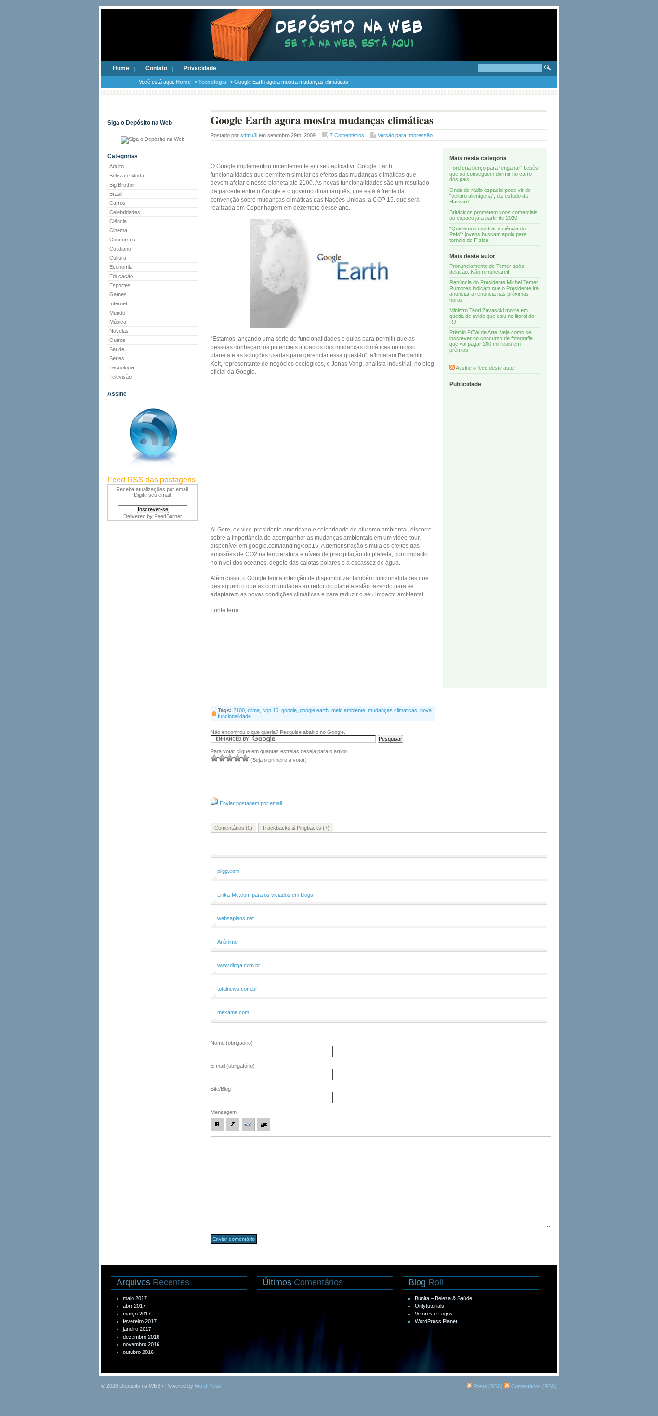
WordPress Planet (436, 1321)
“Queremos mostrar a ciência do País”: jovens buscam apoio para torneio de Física (487, 234)
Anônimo (227, 942)
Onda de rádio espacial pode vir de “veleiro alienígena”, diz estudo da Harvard (490, 195)
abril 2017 (134, 1306)
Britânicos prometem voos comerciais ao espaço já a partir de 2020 (493, 215)
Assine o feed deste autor (485, 368)
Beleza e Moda (126, 175)
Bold (217, 1124)
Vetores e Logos (434, 1313)
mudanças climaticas (392, 710)
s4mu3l (248, 135)
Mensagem (224, 1112)
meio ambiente (348, 710)
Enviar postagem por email (251, 803)
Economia (120, 267)
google (289, 710)
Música (117, 322)
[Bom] (230, 758)
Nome (232, 1043)
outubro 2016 (138, 1352)
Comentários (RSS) (533, 1386)
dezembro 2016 (141, 1337)
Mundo (117, 313)
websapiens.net (235, 918)
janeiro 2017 (137, 1329)
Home (121, 68)
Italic (232, 1124)
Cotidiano (120, 249)
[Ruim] (214, 758)
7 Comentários (347, 135)
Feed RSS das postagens (151, 480)
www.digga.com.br (238, 965)
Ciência (118, 221)
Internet (118, 303)
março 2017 (137, 1313)
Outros (117, 340)
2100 (239, 710)
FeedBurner (168, 516)
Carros (117, 203)
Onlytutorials (429, 1306)
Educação (121, 276)
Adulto (116, 166)
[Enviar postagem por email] (214, 803)
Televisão (120, 376)
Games (118, 294)
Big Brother (122, 185)
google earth (314, 710)
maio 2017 (135, 1298)
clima (254, 710)
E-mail (233, 1066)
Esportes (120, 285)
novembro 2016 (141, 1344)
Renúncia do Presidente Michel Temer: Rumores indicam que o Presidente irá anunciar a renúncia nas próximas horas (494, 291)
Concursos (122, 239)
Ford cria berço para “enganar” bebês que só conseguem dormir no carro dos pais (493, 173)
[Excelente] (245, 758)
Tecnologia (212, 82)
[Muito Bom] (237, 758)
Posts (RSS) (487, 1386)
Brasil (115, 194)
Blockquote (263, 1124)
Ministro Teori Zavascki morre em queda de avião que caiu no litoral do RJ (491, 316)
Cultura (117, 258)
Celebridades (124, 212)
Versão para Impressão (405, 135)
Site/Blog (221, 1089)
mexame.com (233, 1012)
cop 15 (270, 710)
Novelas (119, 331)
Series (116, 358)
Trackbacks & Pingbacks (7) (295, 828)
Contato (156, 68)
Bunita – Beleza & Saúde (443, 1298)
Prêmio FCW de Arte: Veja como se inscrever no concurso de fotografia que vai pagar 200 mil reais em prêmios (491, 341)
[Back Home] (329, 43)
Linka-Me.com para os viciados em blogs (265, 895)
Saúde (116, 349)
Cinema (118, 230)
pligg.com (228, 871)
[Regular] (222, 758)
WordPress (208, 1386)
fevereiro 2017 (140, 1321)
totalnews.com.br (237, 989)
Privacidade (200, 68)
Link (248, 1124)
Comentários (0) (233, 828)
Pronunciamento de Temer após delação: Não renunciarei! (486, 269)
